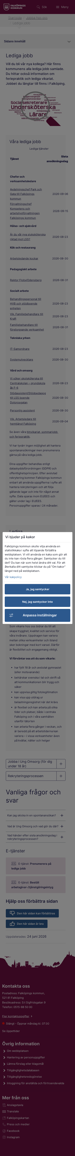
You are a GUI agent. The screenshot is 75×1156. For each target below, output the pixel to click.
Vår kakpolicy (13, 577)
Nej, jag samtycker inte (37, 601)
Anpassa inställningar (40, 615)
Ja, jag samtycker (37, 589)
